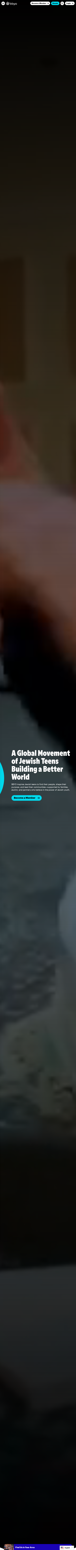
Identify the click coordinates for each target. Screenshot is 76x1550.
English (67, 1548)
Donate (55, 3)
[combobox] (67, 1548)
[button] (3, 3)
